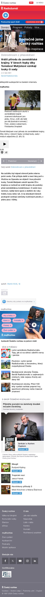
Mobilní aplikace (9, 547)
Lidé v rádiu (28, 522)
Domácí (5, 27)
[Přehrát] (4, 144)
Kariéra (26, 526)
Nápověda (27, 519)
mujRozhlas (6, 309)
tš (19, 284)
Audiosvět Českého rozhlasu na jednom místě (19, 341)
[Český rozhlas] (8, 2)
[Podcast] (2, 152)
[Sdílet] (6, 152)
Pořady (28, 27)
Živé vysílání (8, 330)
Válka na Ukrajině (9, 515)
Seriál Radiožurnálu (9, 76)
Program (17, 27)
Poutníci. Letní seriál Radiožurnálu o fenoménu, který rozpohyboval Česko (27, 363)
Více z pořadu (9, 347)
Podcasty (6, 544)
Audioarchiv (7, 541)
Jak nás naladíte (30, 515)
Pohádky (17, 320)
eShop (5, 526)
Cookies (5, 591)
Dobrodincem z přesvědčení (23, 167)
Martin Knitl (12, 284)
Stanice (5, 522)
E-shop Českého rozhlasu (16, 399)
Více (37, 27)
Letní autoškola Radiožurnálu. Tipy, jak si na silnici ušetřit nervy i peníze (28, 352)
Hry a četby (8, 316)
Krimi (5, 320)
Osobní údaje (15, 591)
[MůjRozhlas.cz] (4, 87)
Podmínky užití (28, 591)
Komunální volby (9, 519)
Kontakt (26, 529)
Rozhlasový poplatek (32, 533)
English (39, 591)
